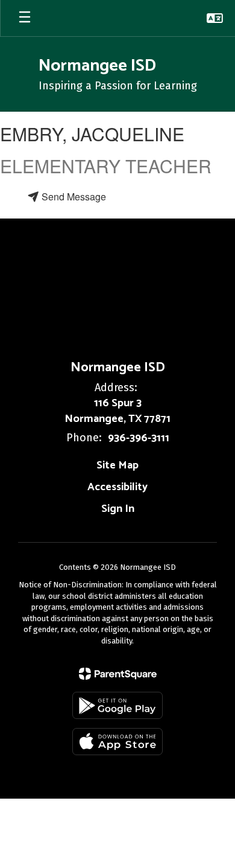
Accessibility (117, 487)
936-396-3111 (138, 438)
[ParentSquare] (118, 674)
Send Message (72, 196)
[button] (215, 18)
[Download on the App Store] (117, 741)
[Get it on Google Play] (117, 705)
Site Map (117, 465)
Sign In (117, 509)
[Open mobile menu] (25, 18)
